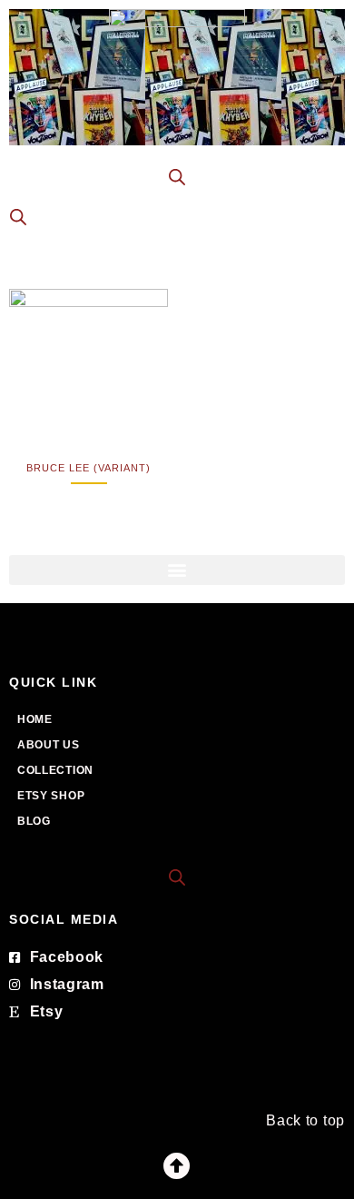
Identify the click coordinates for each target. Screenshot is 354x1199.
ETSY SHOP (50, 795)
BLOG (34, 821)
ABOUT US (48, 744)
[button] (177, 570)
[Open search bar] (177, 876)
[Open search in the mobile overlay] (177, 177)
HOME (35, 719)
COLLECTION (55, 770)
